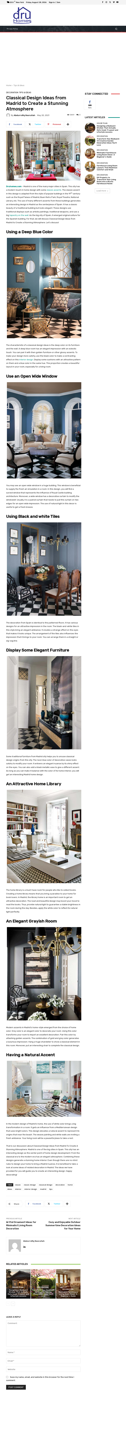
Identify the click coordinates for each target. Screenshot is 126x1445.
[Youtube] (117, 2)
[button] (116, 29)
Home (9, 85)
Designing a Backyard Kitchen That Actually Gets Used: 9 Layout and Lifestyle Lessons (18, 1293)
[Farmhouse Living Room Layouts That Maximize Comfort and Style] (90, 166)
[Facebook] (102, 2)
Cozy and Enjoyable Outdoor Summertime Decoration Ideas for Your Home (63, 1225)
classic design (30, 1185)
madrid (43, 1189)
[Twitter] (110, 2)
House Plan (18, 1287)
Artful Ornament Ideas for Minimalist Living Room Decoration (21, 1225)
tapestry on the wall (19, 215)
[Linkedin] (24, 1246)
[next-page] (13, 1304)
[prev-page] (8, 1304)
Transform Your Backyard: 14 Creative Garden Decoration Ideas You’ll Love (43, 1293)
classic (18, 1185)
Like (90, 101)
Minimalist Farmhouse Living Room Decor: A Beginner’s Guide (68, 1294)
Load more (101, 190)
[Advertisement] (63, 57)
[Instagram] (106, 2)
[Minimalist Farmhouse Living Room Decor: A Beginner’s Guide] (68, 1284)
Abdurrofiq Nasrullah (24, 115)
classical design (45, 1185)
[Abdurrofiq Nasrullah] (8, 115)
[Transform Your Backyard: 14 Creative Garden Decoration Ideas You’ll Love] (43, 1284)
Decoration (12, 92)
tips (50, 1189)
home (70, 1185)
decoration (60, 1185)
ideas (9, 1189)
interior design (26, 359)
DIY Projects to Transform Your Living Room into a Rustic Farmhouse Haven (106, 181)
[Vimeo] (114, 2)
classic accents (54, 190)
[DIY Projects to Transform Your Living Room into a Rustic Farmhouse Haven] (90, 179)
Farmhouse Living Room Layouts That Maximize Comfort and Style (107, 168)
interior (18, 1189)
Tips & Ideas (19, 85)
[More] (68, 124)
